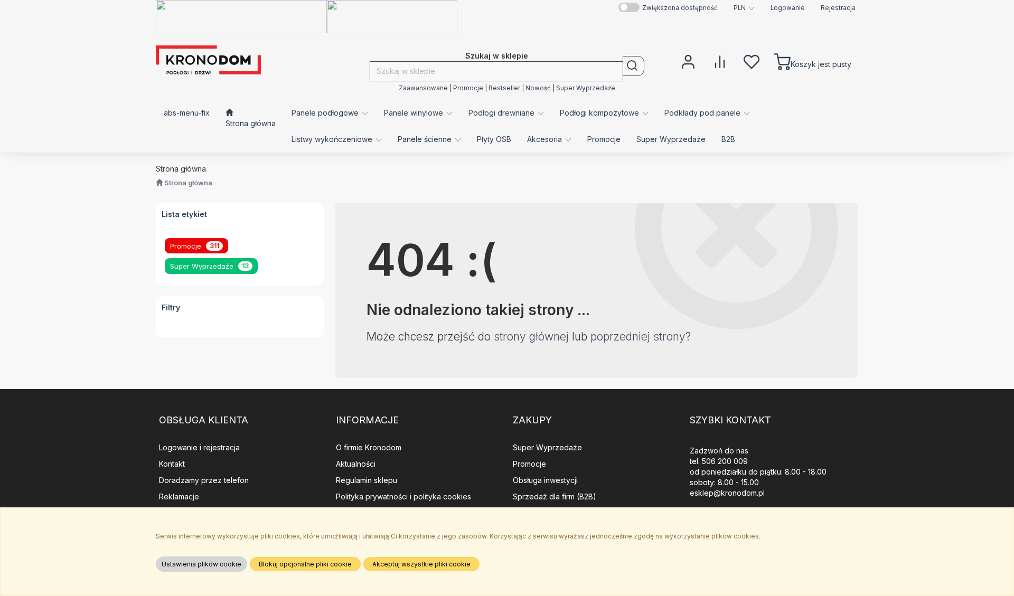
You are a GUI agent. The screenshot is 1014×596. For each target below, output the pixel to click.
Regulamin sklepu (366, 480)
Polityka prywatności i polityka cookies (403, 496)
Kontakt (172, 463)
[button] (744, 8)
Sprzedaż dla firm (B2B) (554, 496)
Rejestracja (838, 8)
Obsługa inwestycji (545, 480)
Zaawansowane (423, 88)
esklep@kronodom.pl (727, 492)
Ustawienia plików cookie (201, 564)
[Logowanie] (688, 61)
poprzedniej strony (638, 336)
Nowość (538, 88)
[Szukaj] (633, 66)
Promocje (468, 88)
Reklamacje (179, 496)
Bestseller (504, 88)
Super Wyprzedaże (585, 88)
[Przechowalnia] (751, 61)
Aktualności (355, 463)
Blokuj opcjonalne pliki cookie (305, 564)
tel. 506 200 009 (719, 461)
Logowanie (788, 8)
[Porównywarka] (720, 61)
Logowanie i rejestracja (199, 447)
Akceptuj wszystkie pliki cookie (421, 564)
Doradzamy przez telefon (204, 480)
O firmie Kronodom (368, 447)
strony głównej (531, 336)
